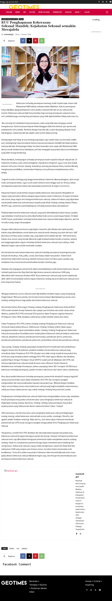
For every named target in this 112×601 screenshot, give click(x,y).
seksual (24, 548)
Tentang (33, 584)
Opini (21, 19)
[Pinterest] (35, 40)
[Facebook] (99, 2)
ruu (18, 548)
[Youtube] (110, 2)
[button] (107, 12)
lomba (11, 548)
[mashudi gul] (38, 503)
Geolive (43, 584)
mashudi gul (8, 34)
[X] (106, 2)
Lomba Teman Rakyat (9, 19)
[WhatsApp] (42, 40)
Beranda (33, 581)
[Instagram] (102, 2)
